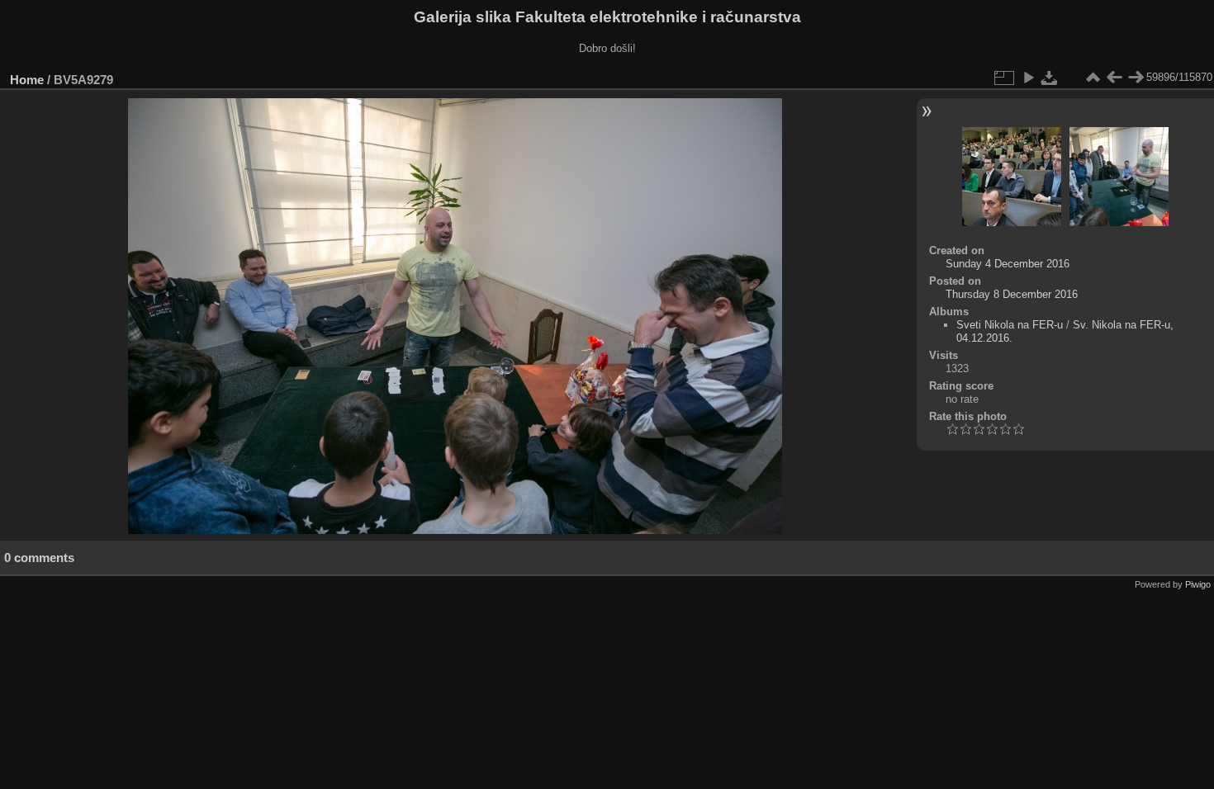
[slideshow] (1028, 77)
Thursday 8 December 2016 (1012, 294)
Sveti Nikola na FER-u (1009, 325)
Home (27, 80)
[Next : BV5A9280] (1135, 77)
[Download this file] (1049, 77)
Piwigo (1198, 584)
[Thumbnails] (1092, 77)
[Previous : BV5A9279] (1114, 77)
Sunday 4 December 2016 (1007, 263)
